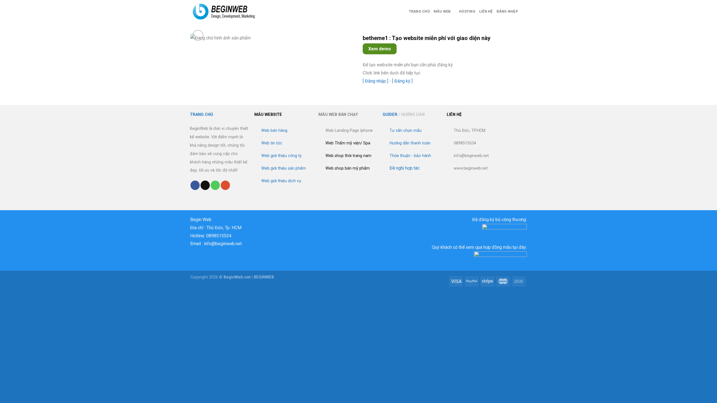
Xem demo (379, 48)
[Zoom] (197, 35)
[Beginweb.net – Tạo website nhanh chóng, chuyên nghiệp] (227, 11)
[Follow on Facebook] (195, 185)
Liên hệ (486, 11)
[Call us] (215, 185)
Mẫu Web (442, 11)
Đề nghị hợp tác (405, 168)
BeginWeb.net (237, 277)
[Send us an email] (205, 185)
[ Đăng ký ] (402, 81)
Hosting (467, 11)
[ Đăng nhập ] (375, 81)
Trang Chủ (419, 11)
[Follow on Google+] (225, 185)
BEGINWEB (264, 277)
